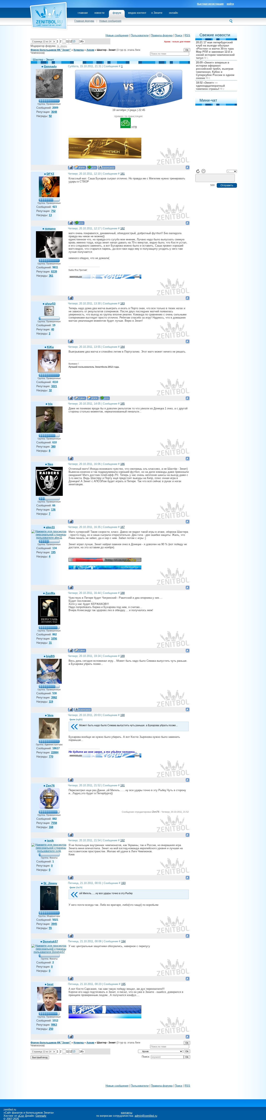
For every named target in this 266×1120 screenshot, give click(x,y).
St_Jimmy (62, 46)
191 (122, 785)
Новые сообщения (110, 20)
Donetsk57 (50, 941)
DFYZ (50, 173)
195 (123, 984)
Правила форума (161, 35)
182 (122, 228)
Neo (50, 464)
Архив (90, 50)
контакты (126, 1112)
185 (122, 403)
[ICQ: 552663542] (79, 223)
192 (122, 840)
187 (122, 527)
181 (122, 173)
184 (122, 346)
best (50, 984)
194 (123, 941)
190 (122, 715)
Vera (50, 715)
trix (50, 403)
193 (123, 883)
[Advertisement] (110, 1072)
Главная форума (84, 20)
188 (122, 593)
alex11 (50, 527)
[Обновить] (198, 171)
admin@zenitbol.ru (146, 1115)
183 (122, 303)
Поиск (178, 35)
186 (122, 464)
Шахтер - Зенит (106, 50)
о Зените (156, 12)
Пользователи (140, 35)
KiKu (50, 347)
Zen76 (50, 785)
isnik (50, 840)
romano (50, 228)
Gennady (50, 66)
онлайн (173, 12)
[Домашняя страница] (80, 167)
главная (83, 12)
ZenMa (50, 593)
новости (99, 12)
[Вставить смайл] (203, 171)
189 (122, 656)
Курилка (79, 50)
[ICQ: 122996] (92, 167)
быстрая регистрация (210, 3)
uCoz (21, 1115)
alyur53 (50, 303)
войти (230, 3)
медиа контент (137, 12)
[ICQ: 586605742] (105, 398)
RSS (187, 35)
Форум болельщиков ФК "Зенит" (51, 50)
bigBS (50, 656)
